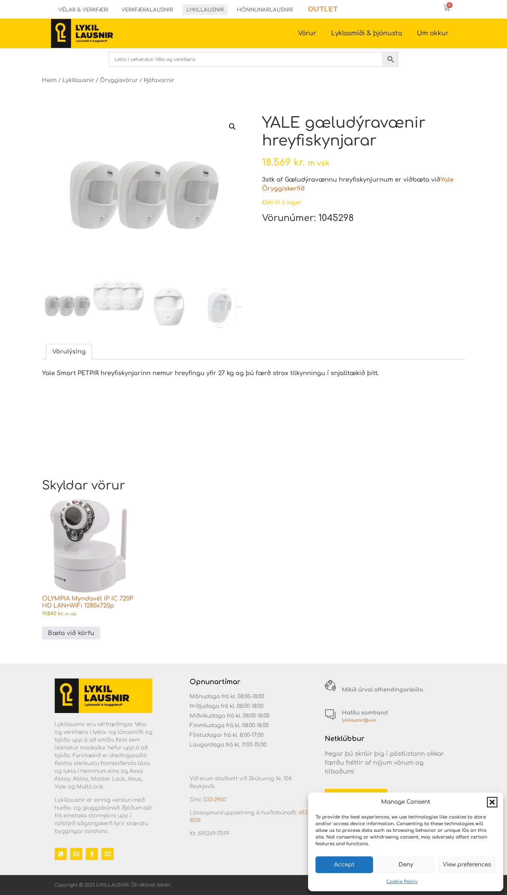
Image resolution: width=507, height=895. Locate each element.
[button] (492, 802)
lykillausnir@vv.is (359, 720)
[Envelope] (76, 854)
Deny (406, 865)
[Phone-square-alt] (61, 854)
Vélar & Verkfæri (83, 10)
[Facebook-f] (92, 854)
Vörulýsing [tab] (69, 351)
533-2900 (214, 800)
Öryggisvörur (119, 80)
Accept (344, 865)
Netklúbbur (344, 738)
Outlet (323, 9)
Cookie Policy (402, 881)
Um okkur (433, 33)
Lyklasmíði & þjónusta (366, 33)
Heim (49, 80)
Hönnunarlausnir (265, 10)
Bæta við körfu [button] (71, 633)
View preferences (467, 865)
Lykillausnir (205, 10)
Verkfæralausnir (147, 10)
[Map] (107, 854)
